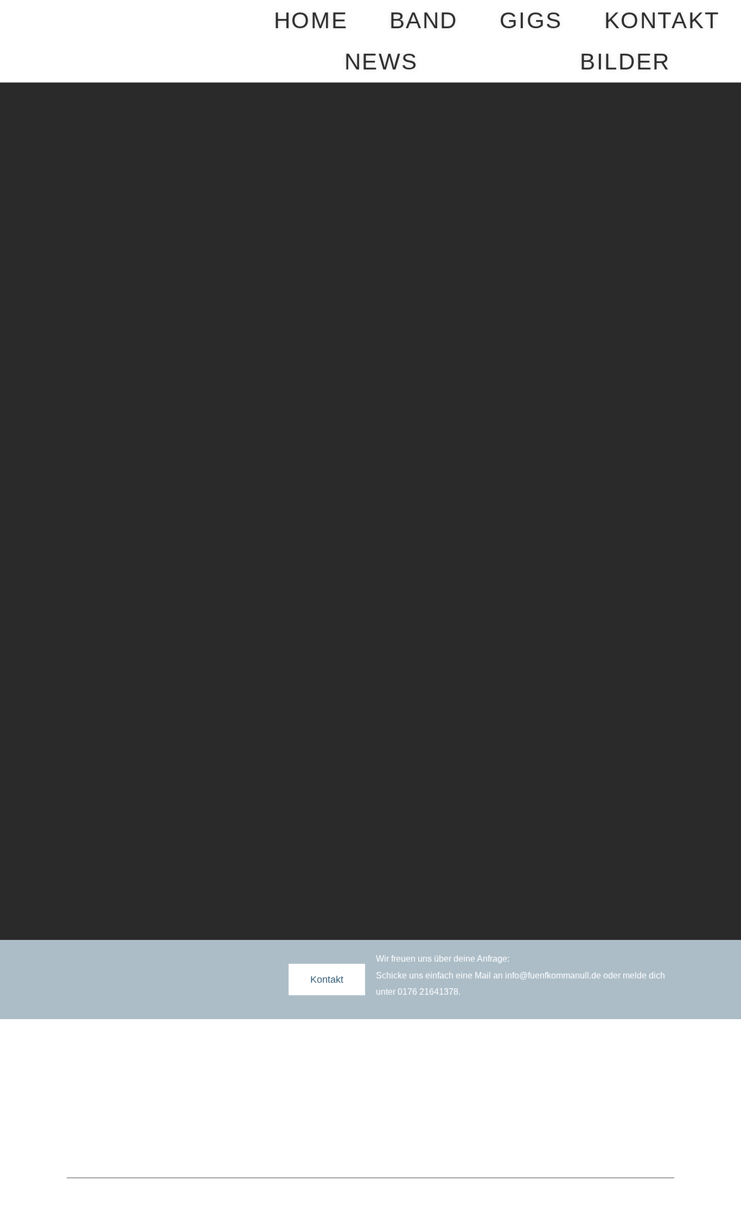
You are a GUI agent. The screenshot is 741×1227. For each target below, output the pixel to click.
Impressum (343, 1150)
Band (423, 20)
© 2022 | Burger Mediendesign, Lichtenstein (370, 1197)
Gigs (531, 20)
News (381, 61)
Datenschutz (395, 1150)
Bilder (625, 61)
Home (311, 20)
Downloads (511, 1076)
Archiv (298, 1093)
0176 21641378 (428, 991)
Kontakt (662, 20)
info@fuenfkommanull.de (553, 975)
